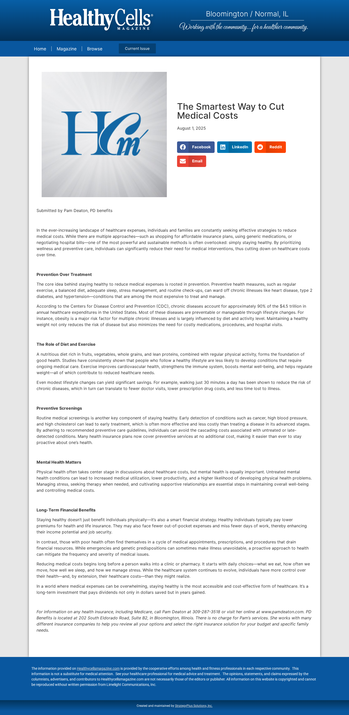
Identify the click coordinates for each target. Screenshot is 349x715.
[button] (196, 147)
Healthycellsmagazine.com (98, 668)
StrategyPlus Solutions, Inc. (194, 706)
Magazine (67, 48)
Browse (94, 48)
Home (40, 48)
